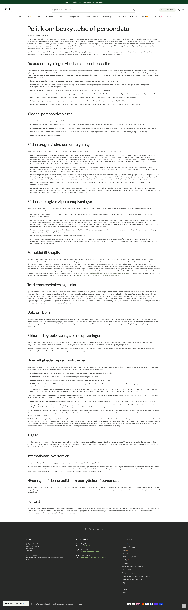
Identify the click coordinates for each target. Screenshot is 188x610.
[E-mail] (98, 529)
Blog (123, 583)
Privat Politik (126, 570)
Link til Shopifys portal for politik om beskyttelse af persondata (98, 275)
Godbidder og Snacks (54, 17)
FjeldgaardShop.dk (43, 604)
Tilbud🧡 (144, 17)
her (76, 447)
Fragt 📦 (125, 550)
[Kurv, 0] (183, 10)
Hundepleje (107, 17)
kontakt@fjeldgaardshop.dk (91, 552)
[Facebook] (85, 529)
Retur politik (126, 563)
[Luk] (27, 603)
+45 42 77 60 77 (86, 546)
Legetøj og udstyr (91, 17)
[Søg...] (134, 9)
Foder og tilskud (73, 17)
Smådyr (125, 589)
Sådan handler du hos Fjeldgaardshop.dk (136, 576)
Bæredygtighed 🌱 (128, 573)
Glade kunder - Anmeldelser (132, 579)
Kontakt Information (129, 547)
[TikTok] (94, 529)
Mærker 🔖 (126, 560)
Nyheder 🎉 (158, 17)
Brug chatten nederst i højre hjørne (93, 557)
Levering (125, 554)
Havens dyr (126, 592)
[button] (167, 10)
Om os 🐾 (125, 544)
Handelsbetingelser (129, 557)
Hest (38, 17)
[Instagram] (90, 529)
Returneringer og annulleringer (133, 567)
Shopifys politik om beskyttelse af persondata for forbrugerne (110, 273)
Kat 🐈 (29, 17)
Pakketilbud (122, 17)
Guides (168, 17)
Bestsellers (134, 17)
